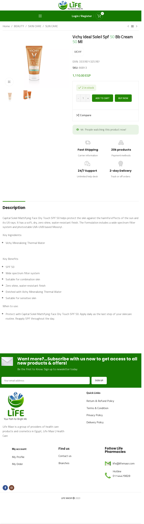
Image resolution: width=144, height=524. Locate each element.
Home (6, 26)
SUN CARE (51, 26)
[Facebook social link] (5, 487)
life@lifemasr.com (124, 463)
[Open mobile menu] (40, 15)
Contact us (64, 455)
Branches (63, 463)
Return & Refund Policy (100, 400)
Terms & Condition (97, 408)
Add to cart (103, 98)
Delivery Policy (95, 422)
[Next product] (137, 26)
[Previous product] (128, 26)
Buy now (123, 98)
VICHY (77, 51)
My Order (17, 464)
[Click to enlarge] (9, 82)
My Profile (18, 457)
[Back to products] (132, 26)
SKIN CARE (34, 26)
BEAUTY (19, 26)
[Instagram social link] (11, 487)
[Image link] (16, 405)
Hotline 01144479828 (121, 473)
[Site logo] (70, 5)
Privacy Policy (94, 415)
